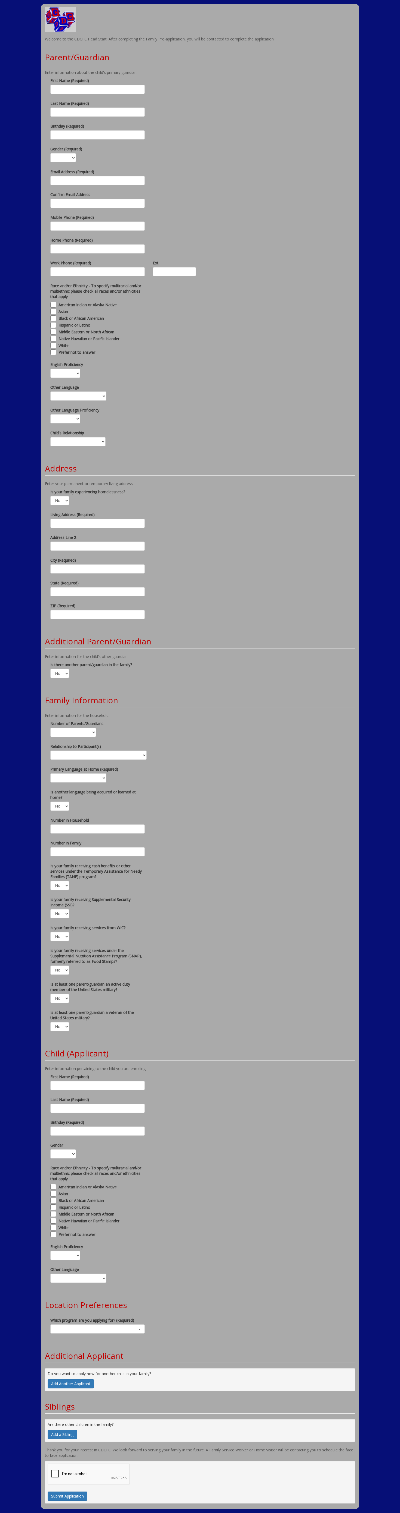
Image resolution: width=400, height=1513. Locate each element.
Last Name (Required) (69, 103)
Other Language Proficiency (74, 410)
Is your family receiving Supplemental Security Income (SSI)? (90, 902)
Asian (63, 311)
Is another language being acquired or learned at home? (93, 794)
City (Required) (63, 560)
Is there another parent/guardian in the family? (91, 664)
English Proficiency (66, 364)
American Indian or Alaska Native (88, 304)
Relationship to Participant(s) (75, 746)
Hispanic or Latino (74, 325)
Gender (56, 1145)
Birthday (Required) (67, 126)
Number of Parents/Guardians (76, 723)
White (64, 345)
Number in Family (65, 843)
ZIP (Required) (62, 605)
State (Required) (64, 582)
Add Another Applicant (70, 1383)
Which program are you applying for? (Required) (92, 1320)
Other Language (64, 387)
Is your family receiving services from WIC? (87, 927)
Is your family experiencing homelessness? (87, 491)
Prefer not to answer (77, 352)
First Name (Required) (69, 80)
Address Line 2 (63, 537)
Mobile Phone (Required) (72, 217)
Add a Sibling (62, 1434)
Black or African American (81, 318)
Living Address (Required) (72, 514)
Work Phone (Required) (70, 262)
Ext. (156, 262)
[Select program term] (97, 1329)
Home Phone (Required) (71, 240)
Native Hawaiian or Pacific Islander (89, 338)
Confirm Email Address (70, 194)
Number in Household (69, 820)
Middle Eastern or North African (86, 331)
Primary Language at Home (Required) (84, 769)
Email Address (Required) (72, 171)
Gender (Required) (66, 148)
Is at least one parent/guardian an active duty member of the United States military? (90, 987)
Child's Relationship (67, 432)
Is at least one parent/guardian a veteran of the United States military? (92, 1015)
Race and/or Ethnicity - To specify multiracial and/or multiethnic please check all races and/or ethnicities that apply (95, 291)
